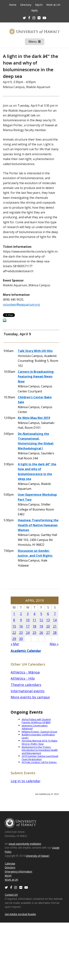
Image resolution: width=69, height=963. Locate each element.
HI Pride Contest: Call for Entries (39, 762)
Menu (36, 42)
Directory (25, 4)
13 (48, 620)
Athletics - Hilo (23, 678)
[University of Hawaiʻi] (34, 31)
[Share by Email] (4, 321)
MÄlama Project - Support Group (39, 731)
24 (28, 633)
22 (14, 633)
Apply (34, 10)
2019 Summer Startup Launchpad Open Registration (40, 757)
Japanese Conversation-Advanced (35, 727)
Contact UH (11, 894)
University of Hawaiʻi (37, 855)
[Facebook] (11, 887)
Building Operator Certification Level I (38, 736)
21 (55, 626)
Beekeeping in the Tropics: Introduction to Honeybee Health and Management (40, 750)
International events (28, 691)
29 (14, 639)
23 (21, 633)
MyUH (39, 4)
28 (55, 633)
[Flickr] (20, 887)
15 (14, 626)
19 (41, 626)
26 (41, 633)
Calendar (10, 863)
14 (55, 620)
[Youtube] (44, 17)
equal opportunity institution (25, 843)
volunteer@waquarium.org (21, 304)
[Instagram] (15, 887)
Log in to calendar (25, 780)
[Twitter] (6, 887)
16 (21, 626)
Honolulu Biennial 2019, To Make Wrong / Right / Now (39, 742)
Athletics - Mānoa (25, 672)
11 (34, 620)
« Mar (15, 644)
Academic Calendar (26, 651)
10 (28, 620)
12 (41, 620)
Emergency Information (18, 871)
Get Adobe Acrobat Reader (20, 914)
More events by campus (30, 697)
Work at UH (53, 4)
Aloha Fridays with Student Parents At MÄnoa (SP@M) (36, 721)
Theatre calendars (26, 684)
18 (34, 626)
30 (21, 639)
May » (54, 644)
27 (48, 633)
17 (28, 626)
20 (48, 626)
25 (34, 633)
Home (12, 4)
